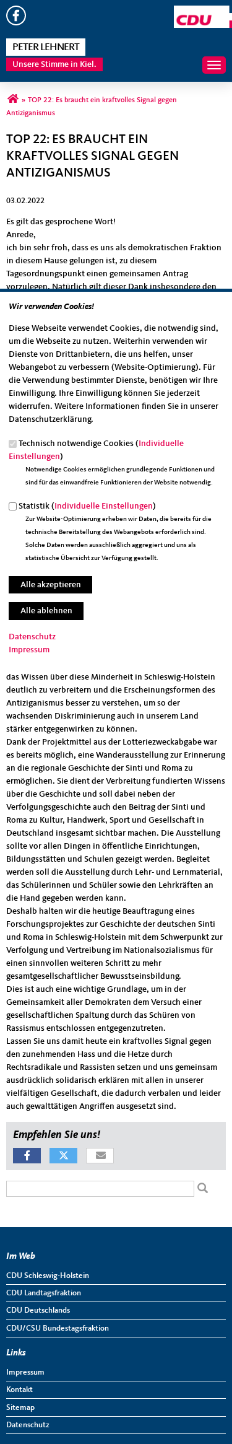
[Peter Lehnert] (12, 100)
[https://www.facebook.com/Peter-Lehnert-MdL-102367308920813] (16, 23)
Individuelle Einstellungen (103, 506)
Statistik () (87, 506)
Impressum (29, 649)
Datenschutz (32, 636)
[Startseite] (203, 11)
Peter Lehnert (45, 47)
